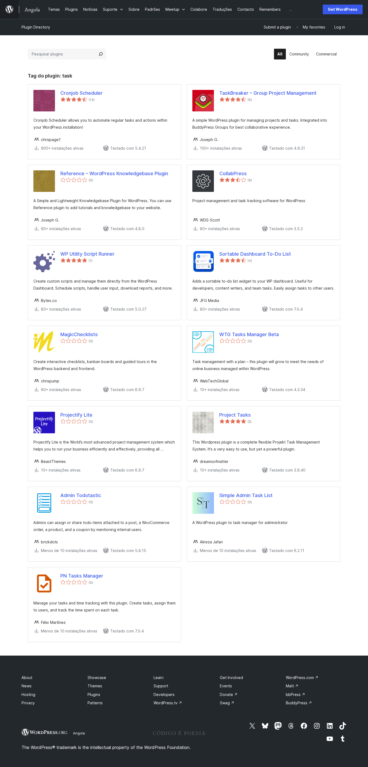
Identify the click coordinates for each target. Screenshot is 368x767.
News (27, 686)
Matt (292, 686)
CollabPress (233, 173)
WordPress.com (302, 677)
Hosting (28, 694)
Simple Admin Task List (246, 495)
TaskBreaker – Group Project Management (268, 93)
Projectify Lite (76, 415)
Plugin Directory (36, 27)
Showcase (97, 677)
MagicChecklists (79, 334)
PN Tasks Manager (81, 576)
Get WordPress (342, 9)
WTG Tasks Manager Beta (249, 334)
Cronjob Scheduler (81, 93)
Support (161, 686)
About (27, 677)
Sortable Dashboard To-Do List (255, 254)
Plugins (94, 694)
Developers (164, 694)
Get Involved (231, 677)
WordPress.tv (168, 703)
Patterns (95, 703)
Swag (227, 703)
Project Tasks (235, 415)
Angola (79, 733)
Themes (95, 686)
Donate (229, 694)
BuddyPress (299, 703)
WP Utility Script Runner (87, 254)
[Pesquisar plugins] (100, 54)
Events (226, 686)
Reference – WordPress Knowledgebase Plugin (114, 173)
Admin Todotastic (80, 495)
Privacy (28, 703)
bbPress (295, 694)
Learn (159, 677)
